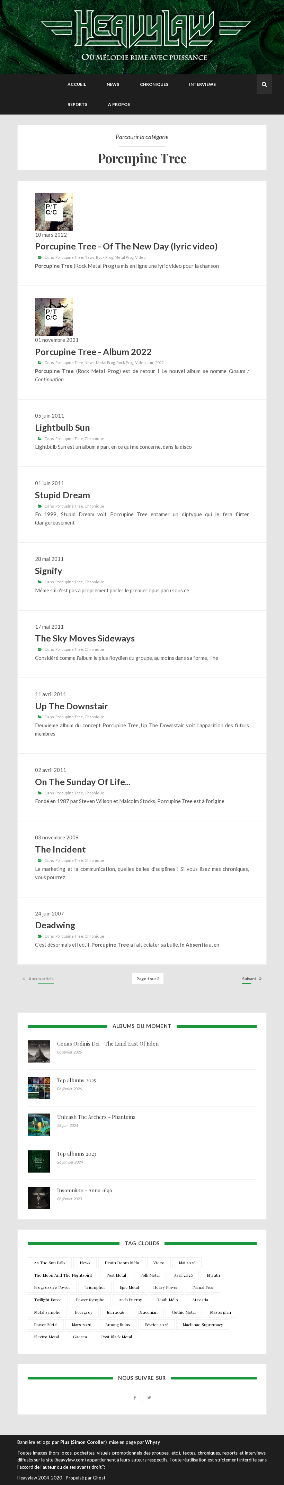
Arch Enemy (130, 1299)
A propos (119, 104)
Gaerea (80, 1336)
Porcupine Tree (69, 257)
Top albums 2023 (76, 1153)
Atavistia (200, 1299)
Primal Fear (203, 1287)
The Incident (60, 849)
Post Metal (116, 1275)
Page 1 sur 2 (147, 978)
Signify (48, 570)
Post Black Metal (116, 1336)
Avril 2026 (183, 1275)
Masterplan (220, 1312)
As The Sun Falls (49, 1262)
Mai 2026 (187, 1262)
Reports (77, 104)
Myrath (213, 1275)
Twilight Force (48, 1299)
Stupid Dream (62, 495)
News (113, 84)
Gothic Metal (184, 1312)
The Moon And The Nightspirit (63, 1275)
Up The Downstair (71, 706)
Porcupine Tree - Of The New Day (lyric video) (126, 246)
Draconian (148, 1312)
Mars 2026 (81, 1324)
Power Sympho (90, 1299)
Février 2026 (156, 1324)
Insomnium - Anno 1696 (84, 1190)
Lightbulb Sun (62, 427)
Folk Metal (150, 1275)
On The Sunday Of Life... (82, 781)
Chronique (94, 438)
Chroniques (154, 84)
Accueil (77, 84)
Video (140, 257)
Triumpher (95, 1287)
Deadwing (55, 925)
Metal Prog (124, 257)
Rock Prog (104, 257)
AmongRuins (117, 1324)
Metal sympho (47, 1312)
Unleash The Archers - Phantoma (96, 1116)
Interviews (202, 84)
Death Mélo (167, 1299)
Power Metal (45, 1324)
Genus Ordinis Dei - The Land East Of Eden (108, 1043)
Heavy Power (165, 1287)
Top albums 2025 (76, 1080)
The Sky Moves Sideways (85, 638)
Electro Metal (46, 1336)
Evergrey (83, 1312)
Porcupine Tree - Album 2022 (93, 351)
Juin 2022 (155, 362)
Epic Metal (129, 1287)
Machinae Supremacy (203, 1324)
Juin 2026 (115, 1312)
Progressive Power (52, 1287)
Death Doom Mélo (122, 1262)
